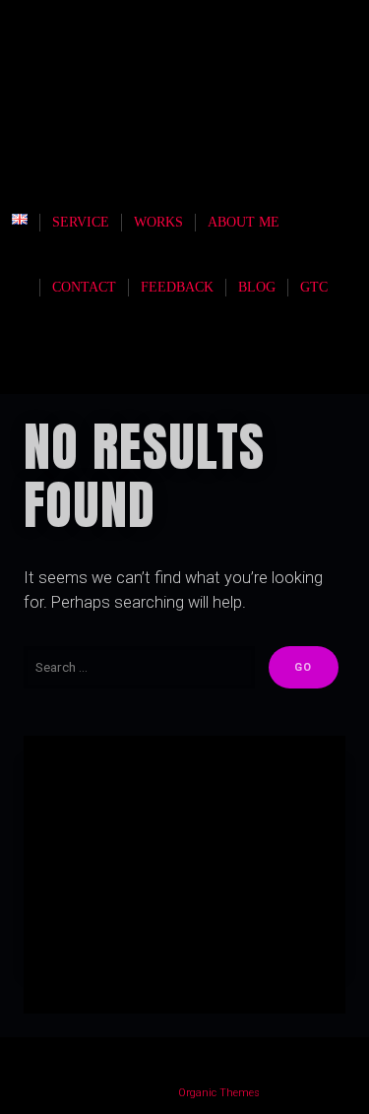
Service (80, 222)
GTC (314, 287)
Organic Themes (219, 1092)
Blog (257, 287)
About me (243, 222)
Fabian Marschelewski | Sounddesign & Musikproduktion (193, 125)
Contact (84, 287)
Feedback (177, 287)
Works (158, 222)
